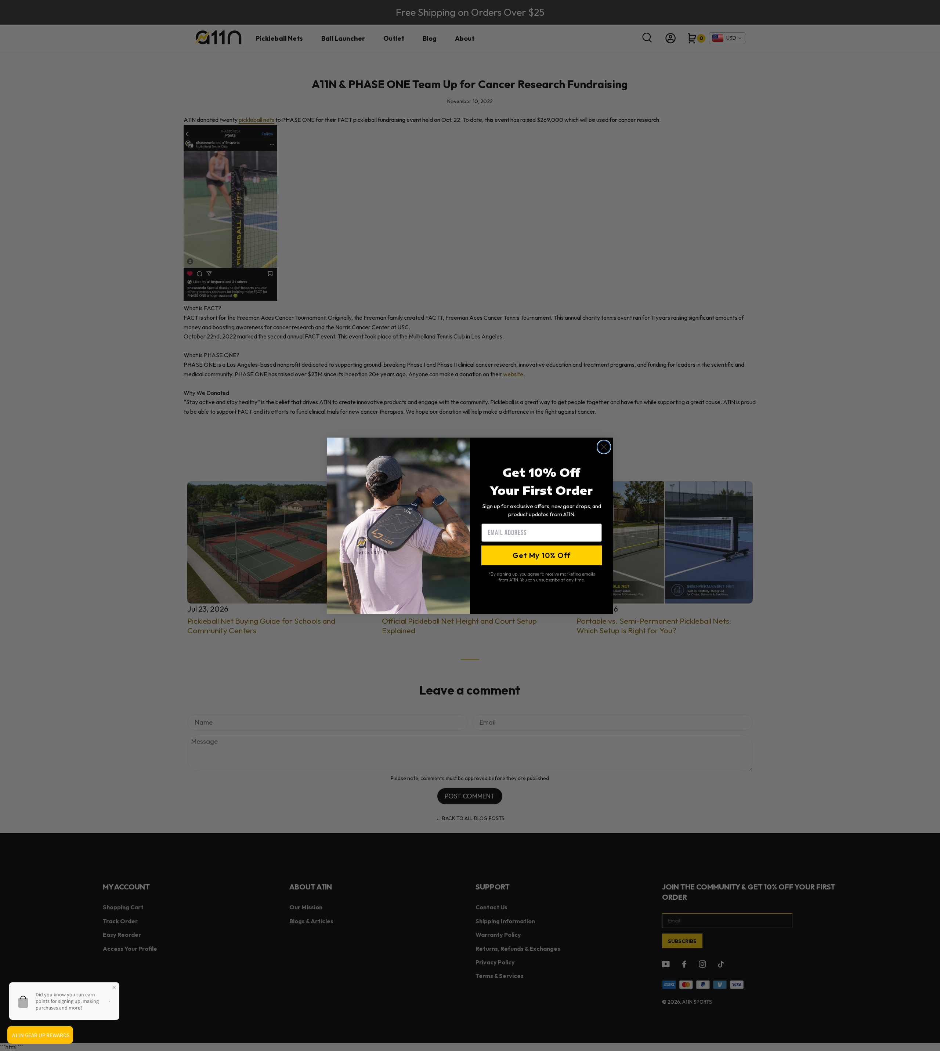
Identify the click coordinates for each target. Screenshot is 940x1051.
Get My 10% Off (542, 555)
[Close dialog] (603, 447)
